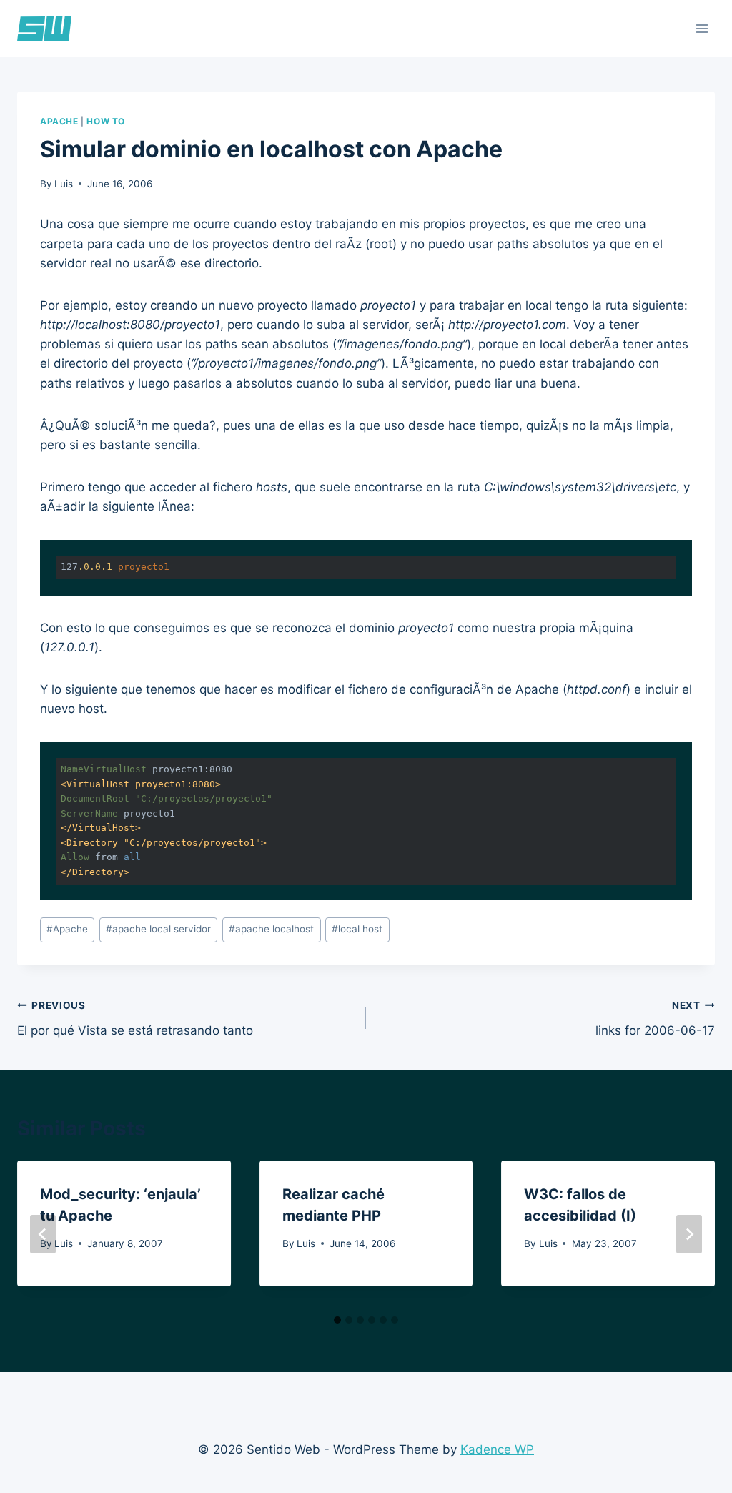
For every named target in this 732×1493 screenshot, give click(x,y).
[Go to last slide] (43, 1234)
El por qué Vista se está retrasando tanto (135, 1019)
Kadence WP (497, 1449)
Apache (59, 121)
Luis (63, 183)
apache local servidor (158, 929)
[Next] (689, 1234)
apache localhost (271, 929)
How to (105, 121)
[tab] (337, 1320)
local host (357, 929)
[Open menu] (701, 28)
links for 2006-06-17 (655, 1019)
